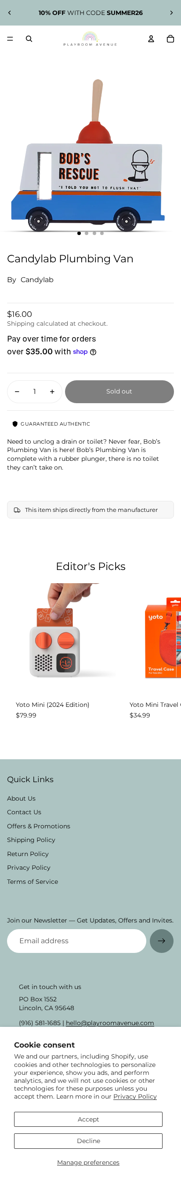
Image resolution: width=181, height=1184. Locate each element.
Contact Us (24, 812)
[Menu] (10, 39)
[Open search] (29, 38)
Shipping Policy (31, 840)
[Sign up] (162, 941)
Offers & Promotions (38, 826)
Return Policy (28, 854)
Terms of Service (32, 882)
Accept (88, 1119)
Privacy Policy (135, 1096)
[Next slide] (171, 12)
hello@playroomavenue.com (110, 1023)
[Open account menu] (151, 38)
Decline (88, 1141)
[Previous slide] (9, 12)
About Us (21, 798)
